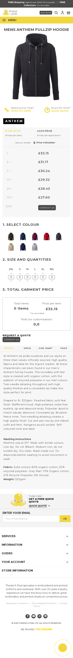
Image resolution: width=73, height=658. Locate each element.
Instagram (39, 616)
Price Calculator (45, 142)
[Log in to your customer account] (62, 13)
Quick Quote (46, 12)
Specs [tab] (27, 348)
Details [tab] (9, 348)
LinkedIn (45, 616)
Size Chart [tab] (46, 348)
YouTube (33, 616)
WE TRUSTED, (36, 629)
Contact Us (47, 207)
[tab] (21, 133)
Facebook (27, 616)
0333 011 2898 (21, 110)
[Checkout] (68, 12)
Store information (17, 570)
